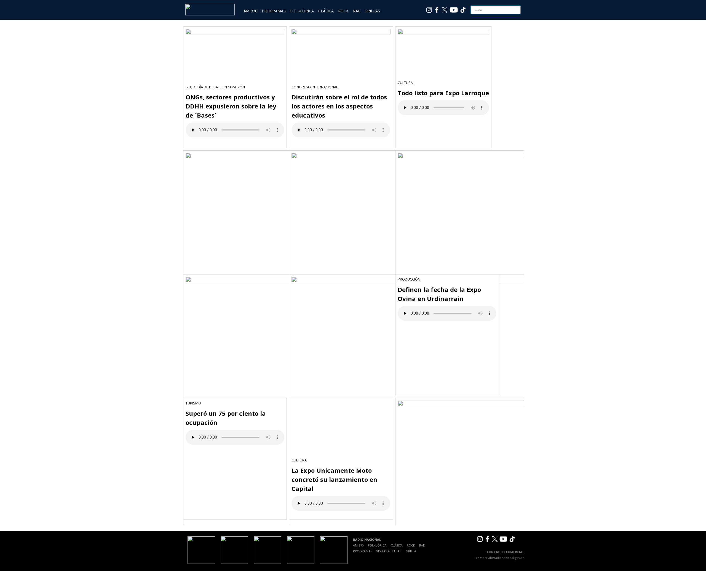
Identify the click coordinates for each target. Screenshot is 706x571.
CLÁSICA (326, 10)
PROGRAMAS (274, 10)
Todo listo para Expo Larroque (443, 93)
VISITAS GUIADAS (388, 551)
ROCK (343, 10)
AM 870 (250, 10)
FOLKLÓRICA (302, 10)
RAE (356, 10)
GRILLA (411, 551)
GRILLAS (372, 10)
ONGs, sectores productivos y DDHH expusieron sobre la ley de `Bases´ (231, 106)
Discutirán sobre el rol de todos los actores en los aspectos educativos (339, 106)
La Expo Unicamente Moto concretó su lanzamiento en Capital (334, 479)
